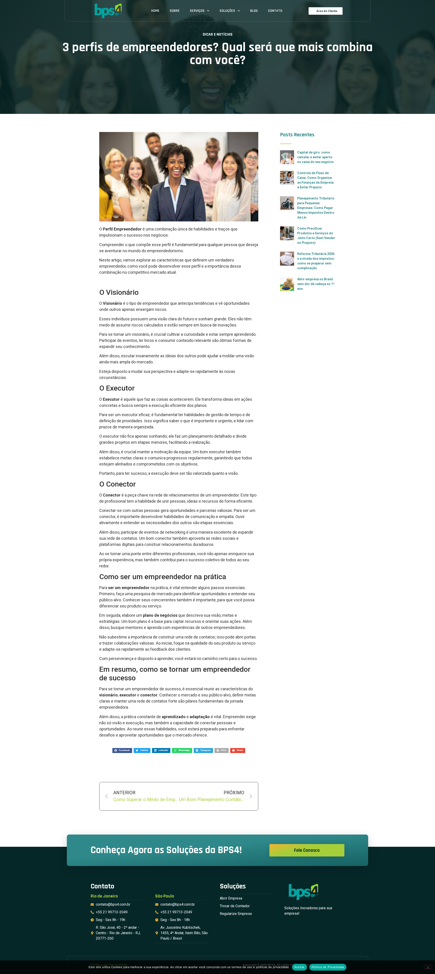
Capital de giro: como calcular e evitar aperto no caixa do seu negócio (315, 157)
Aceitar (299, 967)
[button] (122, 750)
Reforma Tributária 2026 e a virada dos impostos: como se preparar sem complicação (316, 261)
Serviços (197, 10)
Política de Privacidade (328, 967)
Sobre (175, 10)
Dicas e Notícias (217, 34)
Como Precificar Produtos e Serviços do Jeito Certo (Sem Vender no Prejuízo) (316, 235)
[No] (428, 967)
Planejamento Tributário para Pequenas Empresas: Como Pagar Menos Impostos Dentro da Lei (315, 208)
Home (155, 10)
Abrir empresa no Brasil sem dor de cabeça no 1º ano (316, 284)
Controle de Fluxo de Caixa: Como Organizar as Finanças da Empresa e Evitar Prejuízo (315, 180)
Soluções (227, 10)
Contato (275, 10)
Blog (254, 10)
